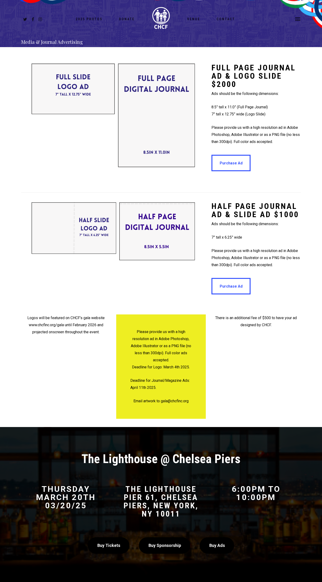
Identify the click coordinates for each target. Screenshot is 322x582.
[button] (298, 18)
